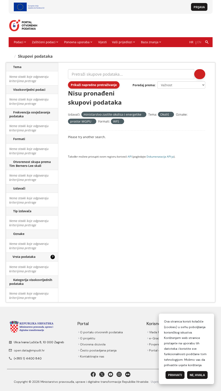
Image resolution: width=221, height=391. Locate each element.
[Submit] (199, 74)
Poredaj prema (144, 85)
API (130, 156)
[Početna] (10, 56)
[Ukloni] (143, 114)
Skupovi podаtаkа (35, 56)
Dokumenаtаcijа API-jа (160, 156)
